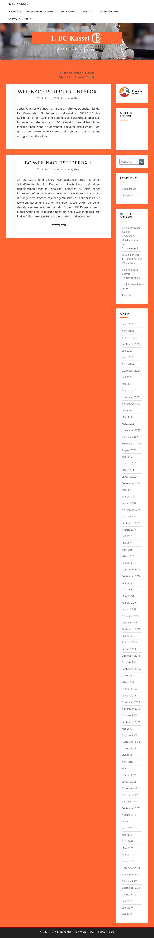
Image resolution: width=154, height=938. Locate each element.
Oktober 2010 (129, 881)
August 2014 (129, 675)
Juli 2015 (127, 635)
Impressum (128, 195)
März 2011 (127, 847)
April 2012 (127, 761)
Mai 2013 (127, 728)
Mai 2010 (127, 914)
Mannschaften (67, 11)
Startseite (15, 11)
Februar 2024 (129, 390)
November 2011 (131, 794)
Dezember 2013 (131, 702)
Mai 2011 (127, 834)
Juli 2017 (127, 536)
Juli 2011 (127, 821)
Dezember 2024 (131, 370)
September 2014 (131, 668)
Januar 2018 (129, 503)
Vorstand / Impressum (21, 19)
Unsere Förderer (109, 11)
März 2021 (128, 470)
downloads (87, 11)
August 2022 (129, 450)
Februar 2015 (129, 642)
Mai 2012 (127, 755)
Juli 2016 (127, 582)
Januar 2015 (129, 649)
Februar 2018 (129, 496)
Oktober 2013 (129, 715)
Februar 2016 (129, 602)
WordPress (87, 931)
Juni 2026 (127, 324)
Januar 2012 (129, 781)
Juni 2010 (127, 907)
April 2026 (128, 330)
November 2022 (131, 430)
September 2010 (131, 887)
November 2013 (131, 708)
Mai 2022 (127, 456)
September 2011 (131, 808)
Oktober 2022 (130, 436)
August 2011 (129, 814)
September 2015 (131, 629)
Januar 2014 (129, 695)
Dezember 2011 (130, 788)
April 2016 (127, 589)
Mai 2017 (127, 543)
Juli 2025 (127, 350)
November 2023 (131, 403)
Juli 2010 (127, 901)
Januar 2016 (129, 609)
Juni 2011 (127, 828)
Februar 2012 (129, 775)
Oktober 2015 (129, 622)
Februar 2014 (129, 688)
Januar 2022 (129, 463)
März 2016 (128, 596)
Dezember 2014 (131, 655)
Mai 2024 (127, 383)
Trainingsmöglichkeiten (39, 11)
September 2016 (131, 576)
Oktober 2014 (129, 662)
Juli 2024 (127, 377)
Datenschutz (129, 188)
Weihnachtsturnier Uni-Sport (59, 92)
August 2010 (129, 894)
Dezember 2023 (131, 397)
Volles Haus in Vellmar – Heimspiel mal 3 (131, 273)
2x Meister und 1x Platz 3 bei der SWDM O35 (132, 258)
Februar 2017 (129, 562)
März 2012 (128, 768)
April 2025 (128, 364)
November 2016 (131, 569)
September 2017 (131, 523)
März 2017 (128, 556)
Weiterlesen (60, 225)
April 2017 (127, 549)
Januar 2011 (128, 861)
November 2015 (131, 615)
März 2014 (128, 682)
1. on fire (126, 295)
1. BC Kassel (18, 4)
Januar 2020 (129, 476)
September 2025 (131, 344)
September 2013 (131, 722)
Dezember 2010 (131, 867)
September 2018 (131, 483)
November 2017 (131, 509)
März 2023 (128, 423)
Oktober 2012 (129, 735)
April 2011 (127, 841)
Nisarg (110, 931)
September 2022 (131, 443)
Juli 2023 (127, 410)
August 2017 (129, 529)
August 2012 (129, 748)
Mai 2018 (127, 489)
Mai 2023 (127, 417)
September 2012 (131, 741)
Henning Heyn (71, 98)
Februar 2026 (129, 337)
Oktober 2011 (129, 801)
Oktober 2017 (129, 516)
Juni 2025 (127, 357)
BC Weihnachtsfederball (59, 163)
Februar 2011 (129, 854)
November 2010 (131, 874)
